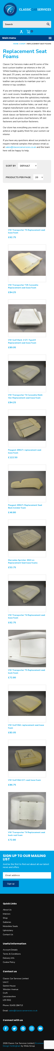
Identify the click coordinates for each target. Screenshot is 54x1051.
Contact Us (8, 934)
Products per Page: (18, 177)
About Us (7, 909)
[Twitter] (14, 1028)
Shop (22, 44)
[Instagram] (32, 1028)
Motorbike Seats (10, 926)
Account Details (10, 949)
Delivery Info (8, 958)
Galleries (7, 922)
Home (15, 44)
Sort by (11, 165)
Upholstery (8, 930)
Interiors (6, 914)
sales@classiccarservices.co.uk (20, 147)
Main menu (9, 38)
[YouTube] (40, 1028)
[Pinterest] (23, 1028)
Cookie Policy (9, 962)
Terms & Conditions (12, 954)
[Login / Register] (21, 31)
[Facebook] (6, 1028)
